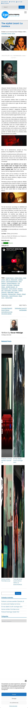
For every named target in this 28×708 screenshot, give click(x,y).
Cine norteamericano (12, 281)
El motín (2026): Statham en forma (10, 604)
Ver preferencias (14, 702)
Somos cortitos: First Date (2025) (5, 580)
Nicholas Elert (12, 294)
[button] (26, 681)
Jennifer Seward (10, 287)
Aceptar (14, 694)
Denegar (14, 698)
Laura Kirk (14, 290)
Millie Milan (11, 292)
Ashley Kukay (18, 278)
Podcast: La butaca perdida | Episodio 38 (12, 601)
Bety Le (8, 279)
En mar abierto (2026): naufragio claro (11, 606)
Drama (9, 33)
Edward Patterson (12, 283)
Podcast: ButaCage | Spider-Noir (10, 612)
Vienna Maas (8, 297)
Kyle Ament (7, 290)
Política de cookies (13, 706)
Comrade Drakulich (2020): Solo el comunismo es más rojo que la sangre (6, 311)
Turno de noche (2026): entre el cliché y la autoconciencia (17, 581)
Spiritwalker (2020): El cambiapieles (21, 309)
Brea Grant (14, 279)
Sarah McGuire (13, 296)
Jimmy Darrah (13, 288)
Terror (13, 33)
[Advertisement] (12, 632)
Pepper (19, 294)
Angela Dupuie (9, 278)
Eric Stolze (9, 285)
